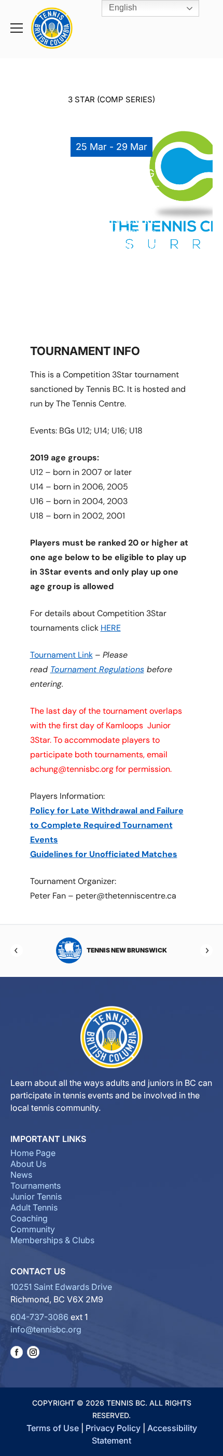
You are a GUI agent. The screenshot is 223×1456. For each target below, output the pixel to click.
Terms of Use (52, 1428)
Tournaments (35, 1185)
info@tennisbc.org (45, 1329)
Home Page (32, 1153)
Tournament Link (61, 654)
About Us (28, 1164)
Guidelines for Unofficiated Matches (103, 854)
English (122, 7)
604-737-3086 (39, 1317)
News (21, 1174)
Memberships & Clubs (52, 1240)
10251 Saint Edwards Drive (61, 1287)
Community (32, 1229)
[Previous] (16, 950)
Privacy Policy (113, 1428)
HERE (111, 627)
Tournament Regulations (97, 669)
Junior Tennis (36, 1196)
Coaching (29, 1218)
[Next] (206, 950)
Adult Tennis (34, 1207)
